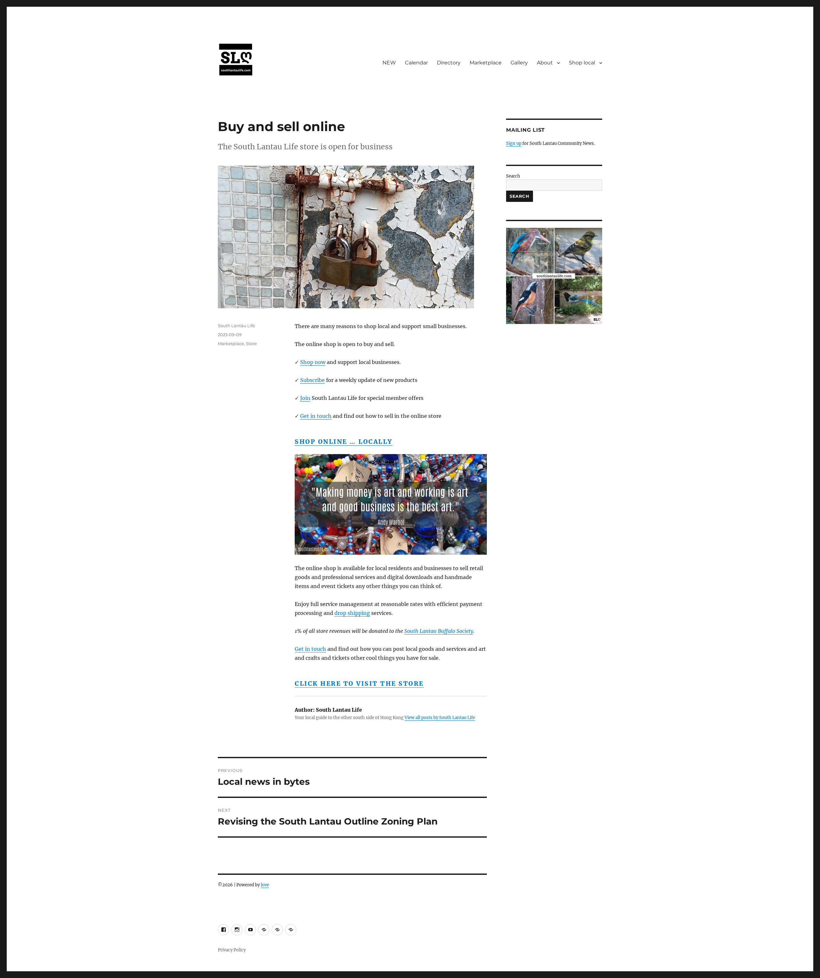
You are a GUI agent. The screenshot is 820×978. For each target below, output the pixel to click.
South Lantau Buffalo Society (438, 631)
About (545, 63)
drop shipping (352, 613)
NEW (389, 63)
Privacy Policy (232, 950)
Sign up (513, 143)
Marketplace (486, 63)
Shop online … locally (343, 441)
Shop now (312, 362)
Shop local (582, 63)
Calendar (416, 63)
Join (305, 398)
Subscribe (312, 380)
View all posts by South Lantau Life (440, 717)
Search (513, 176)
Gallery (519, 63)
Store (251, 343)
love (265, 885)
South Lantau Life (236, 325)
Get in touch (316, 416)
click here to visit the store (359, 683)
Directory (449, 63)
